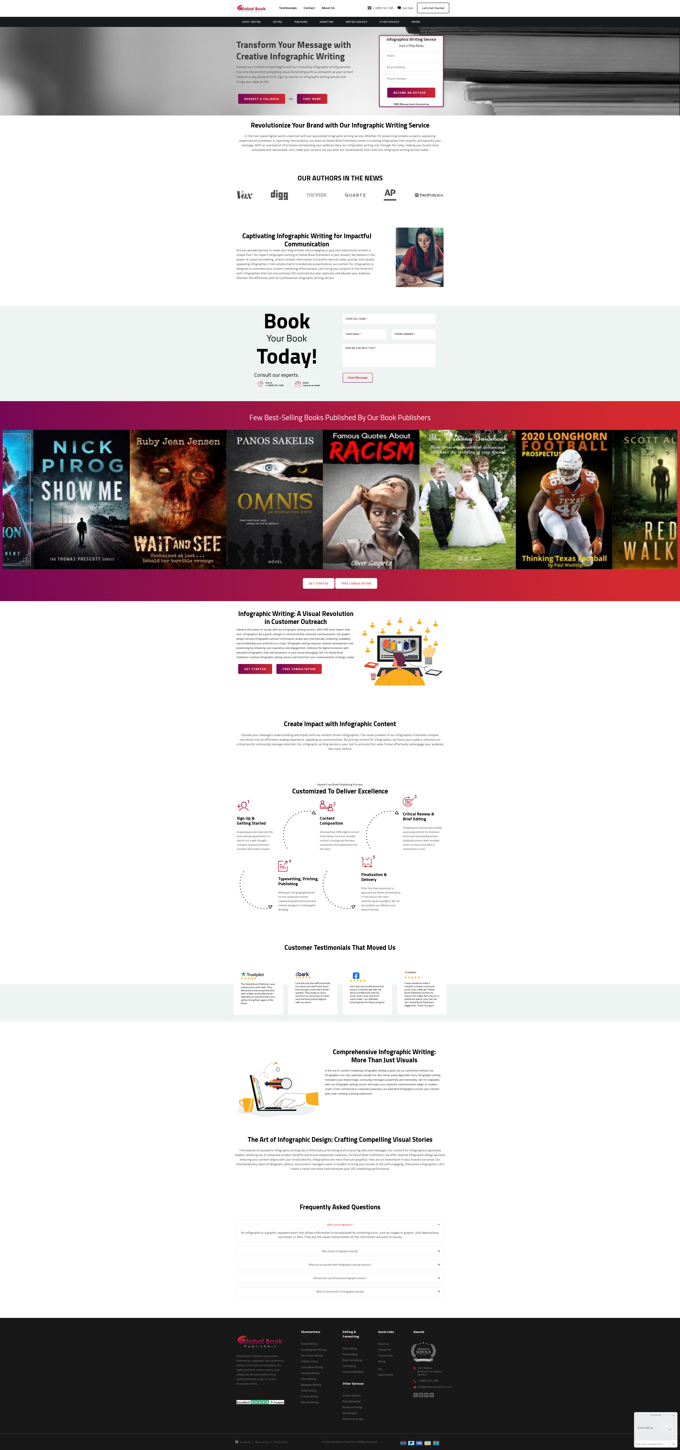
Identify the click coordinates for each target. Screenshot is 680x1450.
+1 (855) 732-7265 (382, 7)
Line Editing (349, 1366)
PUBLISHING (301, 22)
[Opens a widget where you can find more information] (656, 1430)
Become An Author (410, 93)
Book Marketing (351, 1401)
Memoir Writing (309, 1402)
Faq (380, 1369)
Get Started (318, 583)
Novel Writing (308, 1379)
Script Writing (308, 1391)
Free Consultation (356, 583)
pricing (416, 22)
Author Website (352, 1396)
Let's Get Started (433, 8)
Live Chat (407, 7)
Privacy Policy (281, 1442)
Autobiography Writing (313, 1350)
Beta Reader (350, 1413)
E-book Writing (309, 1396)
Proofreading (350, 1354)
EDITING (277, 22)
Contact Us (384, 1350)
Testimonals (385, 1355)
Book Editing (350, 1348)
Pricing (381, 1361)
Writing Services (356, 22)
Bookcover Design (352, 1407)
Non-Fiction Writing (312, 1355)
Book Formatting (352, 1360)
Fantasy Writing (310, 1373)
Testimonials (288, 8)
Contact (309, 8)
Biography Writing (311, 1385)
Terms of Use (262, 1442)
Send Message (358, 377)
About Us (328, 8)
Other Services (389, 22)
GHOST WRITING (251, 22)
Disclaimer (245, 1442)
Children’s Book (309, 1361)
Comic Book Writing (312, 1367)
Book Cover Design (353, 1419)
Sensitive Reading (353, 1372)
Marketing (326, 22)
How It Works (385, 1375)
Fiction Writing (309, 1344)
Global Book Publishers (250, 1393)
